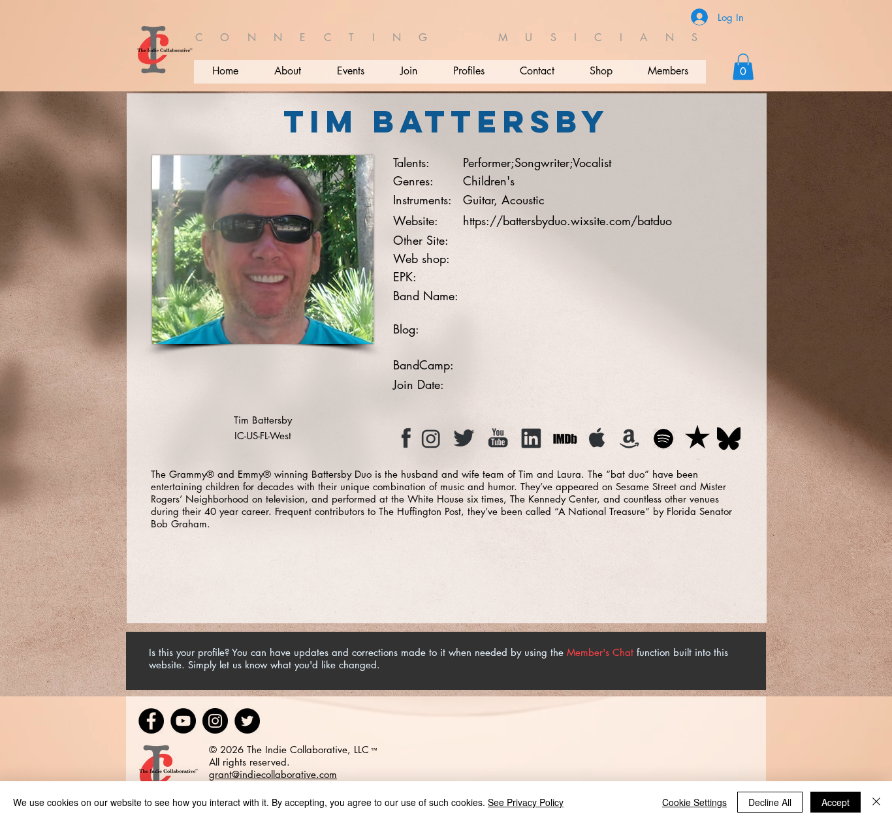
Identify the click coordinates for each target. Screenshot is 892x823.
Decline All (769, 802)
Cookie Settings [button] (694, 802)
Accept (835, 802)
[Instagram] (215, 721)
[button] (743, 67)
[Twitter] (247, 721)
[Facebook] (151, 721)
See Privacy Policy (526, 802)
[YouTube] (183, 721)
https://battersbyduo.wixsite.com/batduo (567, 220)
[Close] (876, 802)
